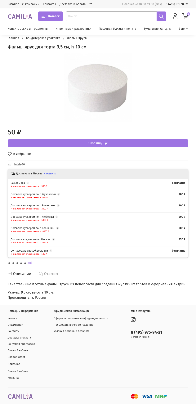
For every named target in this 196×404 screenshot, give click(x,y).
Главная (13, 38)
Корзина (13, 377)
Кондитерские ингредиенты (28, 28)
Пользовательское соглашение (73, 324)
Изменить (50, 173)
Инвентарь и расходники (73, 28)
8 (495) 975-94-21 (177, 4)
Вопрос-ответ (16, 357)
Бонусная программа (21, 344)
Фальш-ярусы (77, 38)
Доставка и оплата (73, 4)
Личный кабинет (18, 350)
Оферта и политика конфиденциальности (81, 318)
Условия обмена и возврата (72, 331)
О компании (30, 4)
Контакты (49, 4)
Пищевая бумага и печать (117, 28)
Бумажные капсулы (158, 28)
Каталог (13, 4)
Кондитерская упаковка (43, 38)
